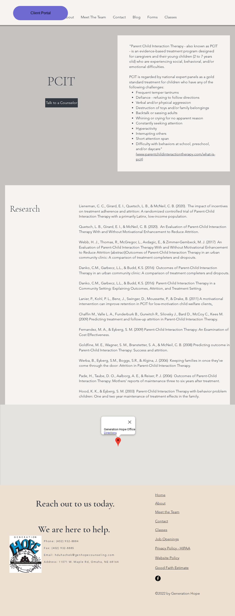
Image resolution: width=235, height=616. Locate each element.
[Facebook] (158, 578)
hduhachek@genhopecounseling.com (85, 555)
